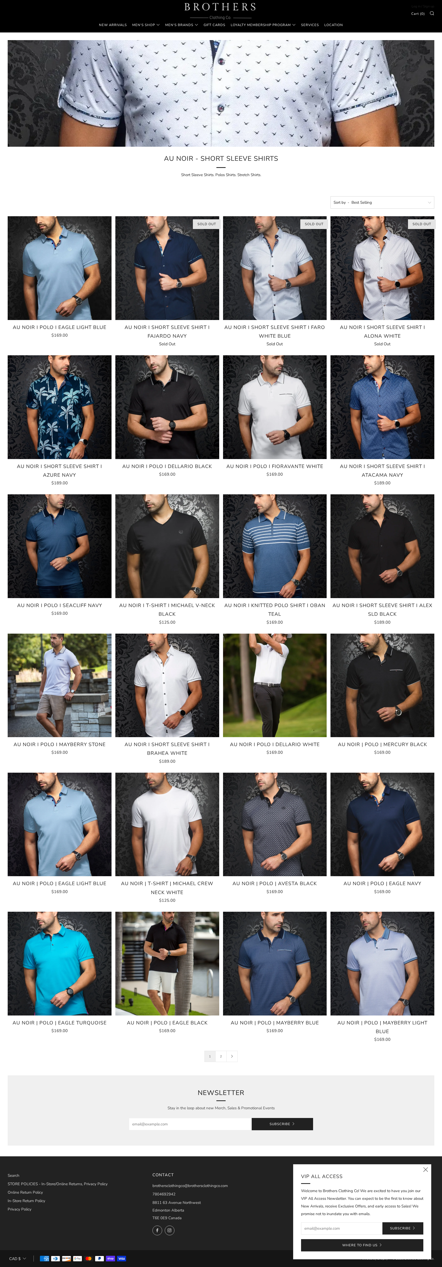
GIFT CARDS (214, 25)
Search (13, 1175)
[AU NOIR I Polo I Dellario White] (275, 685)
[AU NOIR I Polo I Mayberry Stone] (60, 685)
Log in (416, 6)
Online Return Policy (25, 1192)
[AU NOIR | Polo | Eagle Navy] (382, 824)
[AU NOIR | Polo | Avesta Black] (275, 824)
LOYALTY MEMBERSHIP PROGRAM (261, 25)
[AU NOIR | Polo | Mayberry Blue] (275, 963)
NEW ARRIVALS (113, 25)
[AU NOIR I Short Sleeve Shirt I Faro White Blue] (275, 268)
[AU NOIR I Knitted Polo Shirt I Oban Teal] (275, 546)
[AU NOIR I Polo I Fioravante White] (275, 407)
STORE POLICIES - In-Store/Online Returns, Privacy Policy (58, 1183)
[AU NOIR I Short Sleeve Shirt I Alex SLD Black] (382, 546)
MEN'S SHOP (143, 25)
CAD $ (14, 1259)
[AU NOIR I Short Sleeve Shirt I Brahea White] (167, 685)
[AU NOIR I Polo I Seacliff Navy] (60, 546)
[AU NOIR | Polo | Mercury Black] (382, 685)
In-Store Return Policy (26, 1200)
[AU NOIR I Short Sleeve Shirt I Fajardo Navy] (167, 268)
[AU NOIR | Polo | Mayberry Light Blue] (382, 963)
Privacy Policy (19, 1209)
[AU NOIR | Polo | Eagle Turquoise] (60, 963)
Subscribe (280, 1124)
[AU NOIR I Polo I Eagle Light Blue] (60, 268)
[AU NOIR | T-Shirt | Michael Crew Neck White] (167, 824)
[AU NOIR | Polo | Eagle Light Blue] (60, 824)
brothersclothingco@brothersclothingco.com (190, 1185)
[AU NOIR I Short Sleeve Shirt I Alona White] (382, 268)
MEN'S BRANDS (179, 25)
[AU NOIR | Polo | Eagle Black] (167, 963)
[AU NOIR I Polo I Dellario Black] (167, 407)
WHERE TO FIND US (360, 1245)
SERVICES (310, 25)
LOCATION (333, 25)
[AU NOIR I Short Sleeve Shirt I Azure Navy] (60, 407)
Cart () (418, 14)
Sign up (428, 6)
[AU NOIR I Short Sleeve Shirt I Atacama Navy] (382, 407)
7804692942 (163, 1194)
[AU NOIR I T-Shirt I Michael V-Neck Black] (167, 546)
